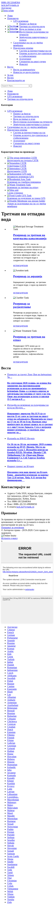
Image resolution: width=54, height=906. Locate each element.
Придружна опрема (23, 48)
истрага (17, 265)
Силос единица (15, 193)
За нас (10, 75)
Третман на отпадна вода (32, 26)
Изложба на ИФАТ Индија (20, 438)
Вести (10, 67)
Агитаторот (25, 59)
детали (24, 265)
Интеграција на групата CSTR (22, 160)
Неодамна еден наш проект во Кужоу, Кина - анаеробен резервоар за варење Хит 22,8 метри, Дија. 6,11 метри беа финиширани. (27, 476)
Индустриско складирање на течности (32, 122)
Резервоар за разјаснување (22, 305)
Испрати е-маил (9, 538)
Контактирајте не (16, 80)
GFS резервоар (20, 21)
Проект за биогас (28, 23)
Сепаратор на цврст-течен (32, 61)
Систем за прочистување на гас (35, 50)
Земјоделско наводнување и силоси (31, 124)
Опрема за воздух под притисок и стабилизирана (35, 54)
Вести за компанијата (24, 69)
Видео (10, 77)
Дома (10, 15)
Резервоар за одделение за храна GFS (26, 198)
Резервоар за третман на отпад (22, 187)
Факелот (23, 64)
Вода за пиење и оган (30, 29)
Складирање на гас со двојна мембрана (27, 127)
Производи (13, 18)
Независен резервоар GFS (20, 176)
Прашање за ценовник (12, 527)
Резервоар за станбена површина (24, 182)
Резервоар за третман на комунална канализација (29, 237)
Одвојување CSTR (16, 166)
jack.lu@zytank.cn (25, 507)
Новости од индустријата (26, 72)
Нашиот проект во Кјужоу (20, 466)
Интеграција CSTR (17, 171)
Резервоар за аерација (27, 276)
